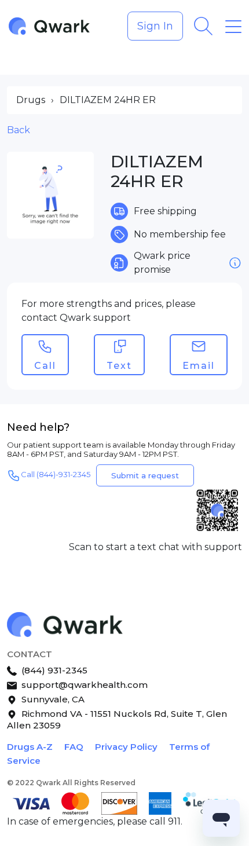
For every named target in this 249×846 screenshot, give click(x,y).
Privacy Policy (126, 746)
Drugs (30, 99)
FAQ (73, 746)
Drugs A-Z (30, 746)
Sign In (155, 26)
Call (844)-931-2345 (55, 474)
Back (18, 129)
